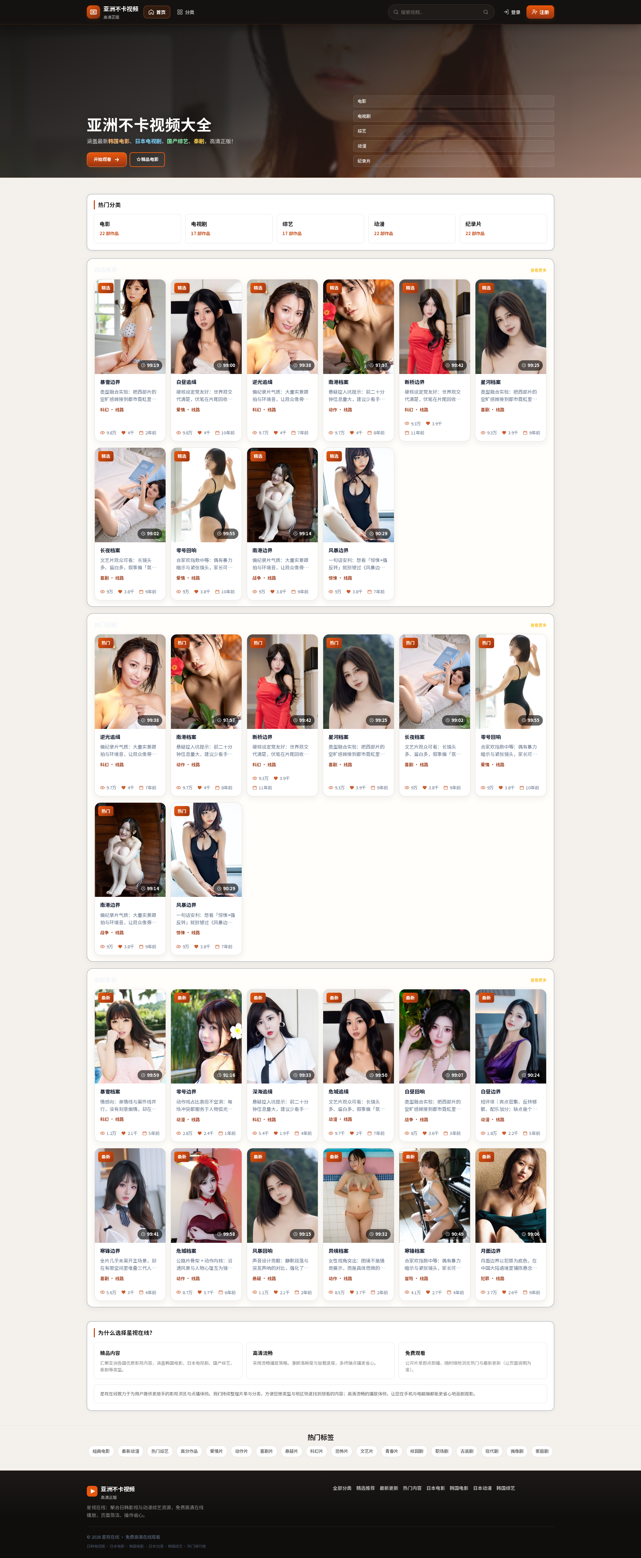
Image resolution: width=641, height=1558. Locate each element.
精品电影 (150, 159)
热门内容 (412, 1488)
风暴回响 (262, 1250)
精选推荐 (365, 1488)
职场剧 (441, 1451)
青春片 (391, 1451)
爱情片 (216, 1451)
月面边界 (491, 1250)
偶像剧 (516, 1451)
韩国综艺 (505, 1488)
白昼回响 (415, 1091)
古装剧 (466, 1451)
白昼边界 (491, 1091)
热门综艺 (160, 1451)
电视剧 (364, 116)
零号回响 (186, 550)
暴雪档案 (110, 1091)
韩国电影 (459, 1488)
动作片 (241, 1451)
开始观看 (102, 159)
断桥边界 (415, 382)
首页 (161, 12)
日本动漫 (482, 1488)
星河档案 (491, 382)
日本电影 (435, 1488)
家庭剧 (542, 1451)
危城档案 (186, 1250)
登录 (515, 12)
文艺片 (366, 1451)
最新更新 (389, 1488)
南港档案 (339, 382)
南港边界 (262, 550)
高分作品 (189, 1451)
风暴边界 (339, 550)
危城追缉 (339, 1091)
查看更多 (538, 270)
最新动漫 (130, 1451)
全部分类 (342, 1488)
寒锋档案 (415, 1250)
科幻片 (316, 1451)
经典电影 (101, 1451)
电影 (362, 101)
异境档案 (339, 1250)
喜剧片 (266, 1451)
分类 (189, 12)
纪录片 (364, 161)
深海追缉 (262, 1091)
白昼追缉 (186, 382)
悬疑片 (291, 1451)
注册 (544, 12)
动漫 (362, 146)
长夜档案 (110, 550)
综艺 (362, 131)
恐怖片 (341, 1451)
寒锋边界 (110, 1250)
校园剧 (416, 1451)
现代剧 (491, 1451)
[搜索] (485, 12)
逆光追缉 (262, 382)
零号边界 (186, 1091)
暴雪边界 (110, 382)
